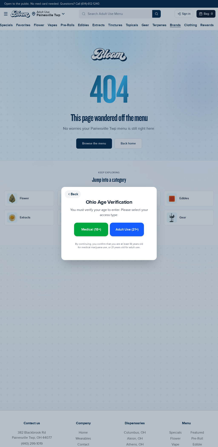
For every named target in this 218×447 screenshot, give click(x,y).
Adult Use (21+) (127, 229)
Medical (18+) (91, 229)
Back (74, 194)
